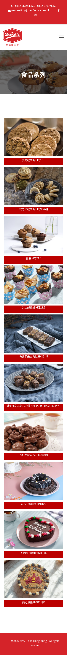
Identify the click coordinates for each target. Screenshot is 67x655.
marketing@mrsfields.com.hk (30, 10)
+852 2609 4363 (24, 6)
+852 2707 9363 (46, 6)
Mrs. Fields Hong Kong (33, 641)
